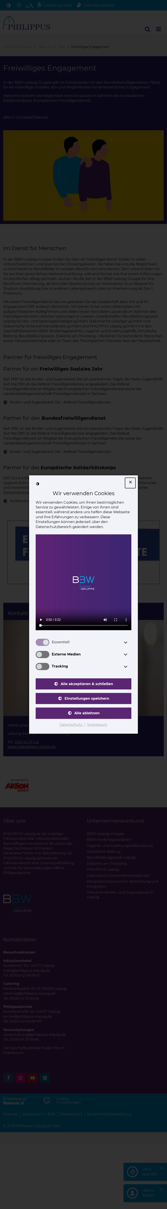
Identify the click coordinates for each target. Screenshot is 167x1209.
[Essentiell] (129, 642)
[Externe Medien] (129, 654)
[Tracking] (129, 666)
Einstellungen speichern (87, 698)
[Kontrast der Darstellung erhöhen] (37, 484)
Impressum (97, 725)
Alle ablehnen (87, 713)
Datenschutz (71, 725)
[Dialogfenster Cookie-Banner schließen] (130, 483)
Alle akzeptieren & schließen (87, 684)
